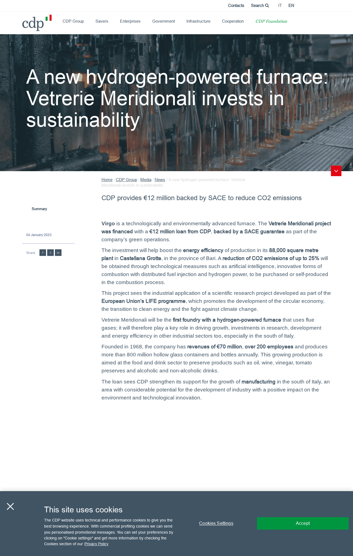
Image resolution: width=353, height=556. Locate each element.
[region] (176, 523)
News (160, 179)
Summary (39, 208)
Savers (101, 21)
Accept (303, 523)
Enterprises (130, 21)
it (280, 5)
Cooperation (233, 21)
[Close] (10, 507)
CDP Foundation (271, 22)
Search (258, 5)
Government (163, 21)
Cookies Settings (216, 523)
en (291, 5)
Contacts (236, 5)
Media (145, 179)
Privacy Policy (96, 544)
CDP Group (73, 21)
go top (336, 171)
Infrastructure (198, 21)
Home (107, 179)
